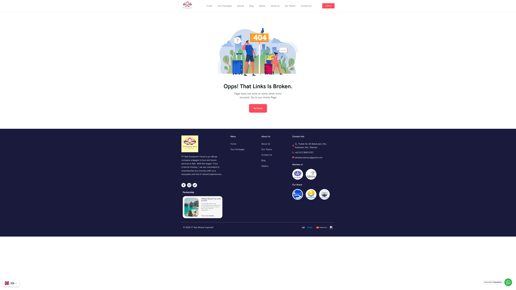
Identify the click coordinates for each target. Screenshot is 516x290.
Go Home (258, 108)
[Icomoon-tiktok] (195, 185)
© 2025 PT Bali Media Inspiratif (198, 227)
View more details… (208, 216)
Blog (251, 5)
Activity (240, 5)
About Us (275, 5)
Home (209, 5)
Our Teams (290, 5)
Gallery (264, 166)
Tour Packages (225, 5)
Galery (262, 5)
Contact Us (306, 5)
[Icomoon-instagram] (189, 185)
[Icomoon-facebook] (183, 185)
